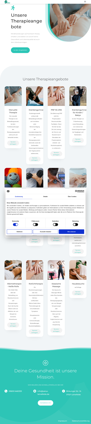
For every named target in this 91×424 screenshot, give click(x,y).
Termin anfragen (13, 143)
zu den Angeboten (20, 50)
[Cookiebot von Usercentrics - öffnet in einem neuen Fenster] (76, 191)
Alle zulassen (71, 231)
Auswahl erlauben (45, 231)
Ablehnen (19, 231)
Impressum (62, 421)
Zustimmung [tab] (19, 196)
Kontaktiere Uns (45, 403)
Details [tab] (45, 196)
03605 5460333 (15, 391)
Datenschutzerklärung (80, 421)
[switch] (35, 224)
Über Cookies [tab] (72, 196)
